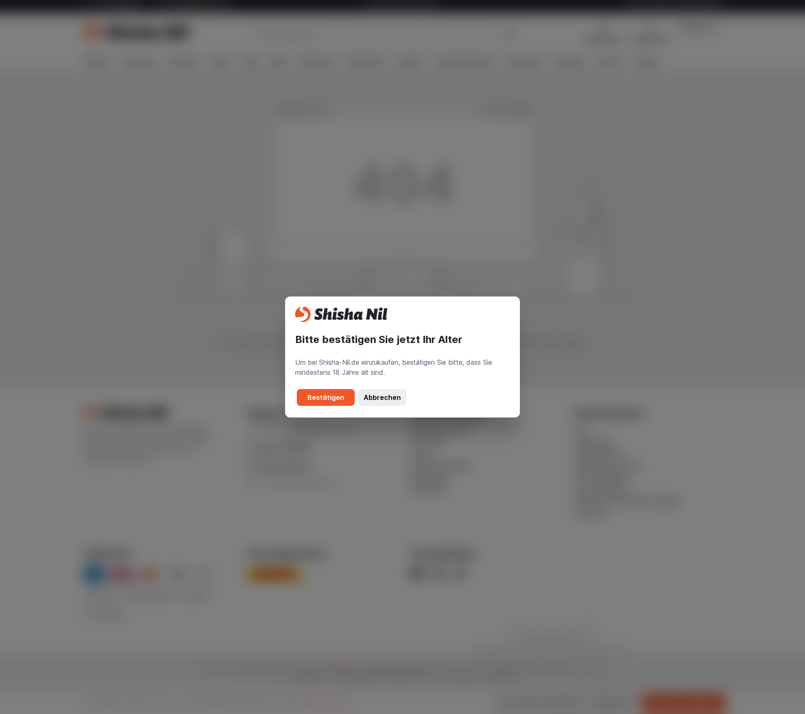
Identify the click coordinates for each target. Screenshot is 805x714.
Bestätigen (325, 397)
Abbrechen (382, 397)
